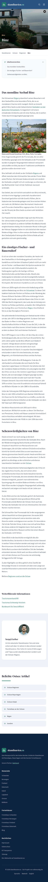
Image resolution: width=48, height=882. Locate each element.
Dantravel (16, 763)
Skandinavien (6, 53)
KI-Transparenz (7, 850)
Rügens (36, 173)
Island (4, 791)
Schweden (5, 775)
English (31, 874)
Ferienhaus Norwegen (9, 819)
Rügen (16, 98)
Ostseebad (30, 290)
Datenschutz (6, 847)
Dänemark (5, 787)
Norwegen (5, 779)
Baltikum (4, 802)
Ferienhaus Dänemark (9, 826)
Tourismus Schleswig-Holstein (13, 602)
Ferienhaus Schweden (9, 815)
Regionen (22, 53)
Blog (3, 830)
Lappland (5, 795)
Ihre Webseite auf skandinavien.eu (13, 858)
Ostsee (15, 53)
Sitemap (4, 854)
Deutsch (24, 874)
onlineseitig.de (38, 870)
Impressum (5, 843)
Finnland (4, 783)
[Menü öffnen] (44, 4)
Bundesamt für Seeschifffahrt (13, 606)
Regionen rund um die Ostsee (19, 576)
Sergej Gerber (11, 639)
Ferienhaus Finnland (8, 822)
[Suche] (39, 4)
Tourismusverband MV (10, 598)
